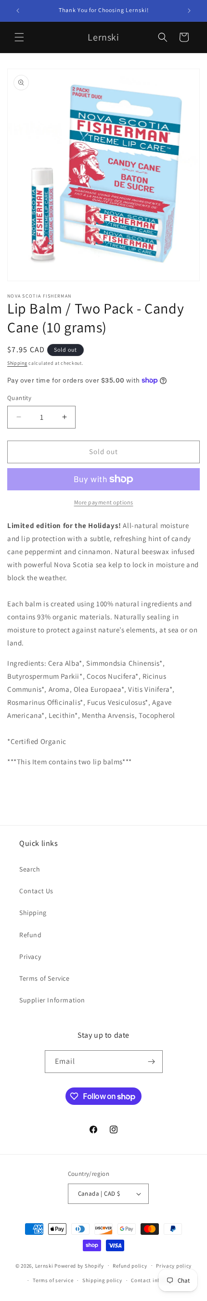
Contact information (157, 1280)
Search (29, 869)
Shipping (17, 363)
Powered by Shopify (79, 1265)
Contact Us (36, 890)
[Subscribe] (151, 1061)
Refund (30, 934)
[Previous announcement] (17, 10)
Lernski (44, 1265)
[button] (19, 37)
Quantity (19, 398)
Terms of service (53, 1280)
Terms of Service (44, 978)
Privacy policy (174, 1265)
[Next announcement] (189, 10)
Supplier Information (52, 1000)
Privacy (30, 956)
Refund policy (130, 1265)
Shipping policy (102, 1280)
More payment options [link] (103, 502)
